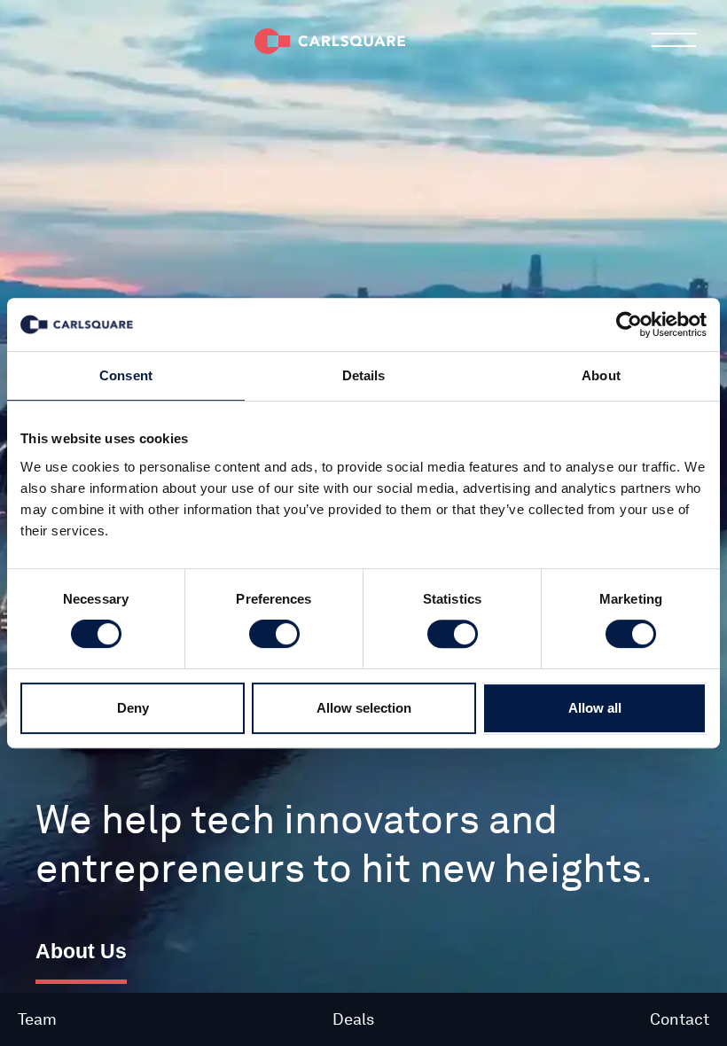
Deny (133, 707)
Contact (679, 1019)
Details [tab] (364, 375)
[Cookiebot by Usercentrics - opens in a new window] (629, 324)
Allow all (594, 707)
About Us (81, 951)
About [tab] (601, 375)
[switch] (274, 634)
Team (37, 1019)
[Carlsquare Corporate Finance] (329, 40)
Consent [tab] (125, 375)
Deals (353, 1019)
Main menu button (674, 40)
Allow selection (364, 707)
